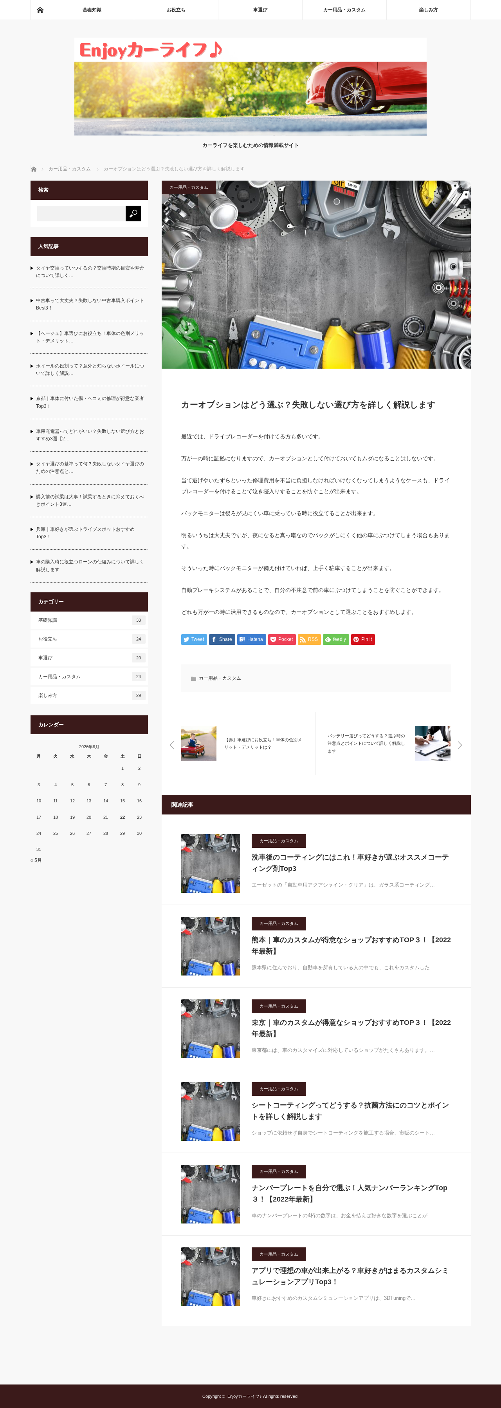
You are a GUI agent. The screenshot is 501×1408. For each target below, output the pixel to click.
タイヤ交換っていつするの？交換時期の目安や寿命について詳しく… (90, 271)
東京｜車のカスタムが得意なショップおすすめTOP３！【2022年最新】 (351, 1028)
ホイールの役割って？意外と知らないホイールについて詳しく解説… (90, 369)
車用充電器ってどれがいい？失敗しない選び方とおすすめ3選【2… (90, 435)
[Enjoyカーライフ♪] (250, 133)
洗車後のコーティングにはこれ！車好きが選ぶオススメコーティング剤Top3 (350, 862)
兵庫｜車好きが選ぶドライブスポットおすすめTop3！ (85, 533)
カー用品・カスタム (344, 10)
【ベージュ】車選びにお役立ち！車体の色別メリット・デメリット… (90, 337)
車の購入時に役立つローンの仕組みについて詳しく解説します (90, 565)
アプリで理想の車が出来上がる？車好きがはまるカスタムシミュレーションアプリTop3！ (350, 1276)
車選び (260, 10)
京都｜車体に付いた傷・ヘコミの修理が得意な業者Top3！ (90, 402)
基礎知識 (92, 10)
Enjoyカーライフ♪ (244, 1396)
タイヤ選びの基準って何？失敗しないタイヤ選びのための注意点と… (90, 467)
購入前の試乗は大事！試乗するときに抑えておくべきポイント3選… (90, 500)
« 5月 (36, 860)
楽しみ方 (428, 10)
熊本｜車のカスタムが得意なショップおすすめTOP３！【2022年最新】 (351, 945)
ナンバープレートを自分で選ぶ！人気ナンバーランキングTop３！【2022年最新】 (349, 1193)
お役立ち (176, 10)
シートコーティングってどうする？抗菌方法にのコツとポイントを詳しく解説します (350, 1110)
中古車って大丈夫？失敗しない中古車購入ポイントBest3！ (90, 304)
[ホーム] (40, 10)
